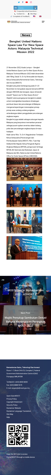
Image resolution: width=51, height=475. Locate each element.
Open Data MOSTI (13, 396)
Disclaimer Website (14, 408)
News (26, 35)
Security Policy (12, 405)
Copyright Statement (14, 402)
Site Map (10, 414)
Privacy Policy (12, 399)
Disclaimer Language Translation (19, 411)
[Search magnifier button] (35, 8)
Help (8, 417)
